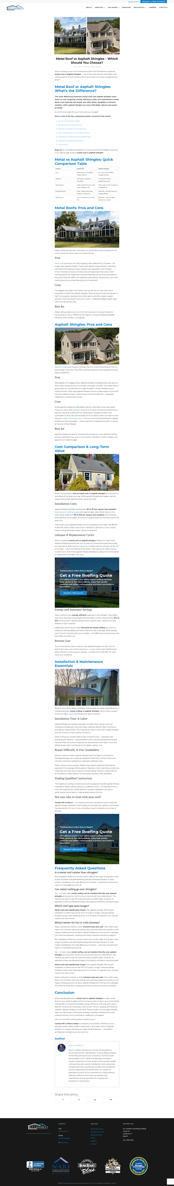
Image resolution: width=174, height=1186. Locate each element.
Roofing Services (97, 1129)
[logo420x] (15, 9)
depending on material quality (67, 512)
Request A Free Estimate (153, 1)
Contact (94, 1144)
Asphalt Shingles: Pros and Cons (72, 129)
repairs (71, 714)
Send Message (64, 1138)
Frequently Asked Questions (70, 141)
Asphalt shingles (61, 367)
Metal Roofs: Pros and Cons (70, 125)
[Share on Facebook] (63, 1100)
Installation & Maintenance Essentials (74, 137)
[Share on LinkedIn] (95, 1100)
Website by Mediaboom (104, 1183)
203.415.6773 (134, 2)
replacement (84, 546)
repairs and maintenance (73, 418)
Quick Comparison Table (69, 121)
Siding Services (96, 1135)
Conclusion (63, 145)
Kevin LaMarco (96, 67)
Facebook (64, 1142)
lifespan (77, 410)
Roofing (86, 67)
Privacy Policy (93, 1183)
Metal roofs (59, 263)
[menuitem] (134, 1)
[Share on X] (79, 1100)
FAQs (93, 1138)
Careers (94, 1141)
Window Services (97, 1132)
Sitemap (113, 1183)
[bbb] (35, 1166)
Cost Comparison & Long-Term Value (74, 133)
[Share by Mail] (111, 1100)
